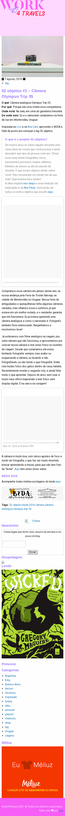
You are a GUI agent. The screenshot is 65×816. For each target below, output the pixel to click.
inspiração (11, 697)
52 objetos (15, 504)
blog (7, 680)
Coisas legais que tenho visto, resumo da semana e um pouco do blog (32, 534)
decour (9, 688)
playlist (9, 714)
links (7, 705)
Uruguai (9, 731)
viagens (9, 735)
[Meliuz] (32, 772)
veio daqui (29, 183)
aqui (50, 191)
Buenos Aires (13, 684)
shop (8, 722)
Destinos (10, 692)
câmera (40, 504)
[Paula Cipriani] (22, 7)
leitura (8, 701)
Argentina (10, 675)
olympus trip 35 (22, 509)
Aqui (17, 469)
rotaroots (10, 718)
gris (61, 810)
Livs (19, 126)
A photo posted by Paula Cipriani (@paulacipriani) (29, 282)
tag (7, 83)
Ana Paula (29, 187)
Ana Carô (33, 126)
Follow (36, 521)
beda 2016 (28, 504)
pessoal (9, 709)
